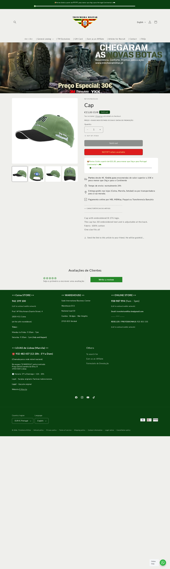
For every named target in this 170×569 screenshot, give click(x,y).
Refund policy (39, 430)
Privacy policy (51, 430)
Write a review (106, 279)
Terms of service (65, 430)
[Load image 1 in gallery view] (19, 174)
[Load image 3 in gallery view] (53, 174)
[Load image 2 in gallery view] (36, 174)
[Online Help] (163, 562)
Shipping (98, 116)
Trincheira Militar (24, 430)
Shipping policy (79, 430)
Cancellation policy (123, 430)
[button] (15, 22)
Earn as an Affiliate (94, 359)
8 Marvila (23, 389)
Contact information (95, 430)
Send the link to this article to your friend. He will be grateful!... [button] (115, 238)
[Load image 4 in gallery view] (70, 174)
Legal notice (109, 430)
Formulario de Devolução (97, 363)
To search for (92, 354)
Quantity (87, 124)
